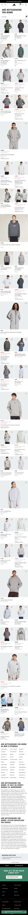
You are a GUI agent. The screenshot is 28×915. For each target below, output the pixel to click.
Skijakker (12, 769)
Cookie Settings (5, 901)
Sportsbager (4, 764)
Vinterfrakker (4, 749)
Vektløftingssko (22, 767)
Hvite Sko (12, 764)
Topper (2, 762)
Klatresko (21, 762)
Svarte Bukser (13, 751)
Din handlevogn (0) (19, 865)
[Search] (22, 4)
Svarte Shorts (22, 775)
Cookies (3, 905)
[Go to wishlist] (5, 4)
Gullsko (11, 756)
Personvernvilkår (17, 905)
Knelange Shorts (5, 777)
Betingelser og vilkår (6, 908)
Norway (15, 913)
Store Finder (16, 895)
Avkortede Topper (3, 757)
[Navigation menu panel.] (2, 4)
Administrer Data (17, 901)
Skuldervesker (13, 777)
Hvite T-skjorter (13, 749)
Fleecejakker (22, 764)
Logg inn (7, 865)
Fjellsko (21, 756)
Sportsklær (12, 767)
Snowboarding (4, 769)
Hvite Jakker (22, 769)
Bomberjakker (4, 759)
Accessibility (16, 908)
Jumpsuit (3, 751)
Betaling (16, 891)
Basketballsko (22, 772)
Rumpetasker (4, 754)
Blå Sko (11, 754)
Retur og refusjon (17, 885)
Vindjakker (3, 775)
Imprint (3, 891)
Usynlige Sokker (13, 759)
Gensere (3, 772)
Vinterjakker (22, 754)
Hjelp (3, 895)
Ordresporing (5, 888)
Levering (4, 885)
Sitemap (15, 888)
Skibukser (12, 772)
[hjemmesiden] (14, 5)
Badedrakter (4, 767)
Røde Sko (12, 775)
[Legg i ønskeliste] (12, 21)
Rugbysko (21, 749)
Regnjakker (12, 762)
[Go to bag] (25, 4)
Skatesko (21, 751)
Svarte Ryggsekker (21, 759)
